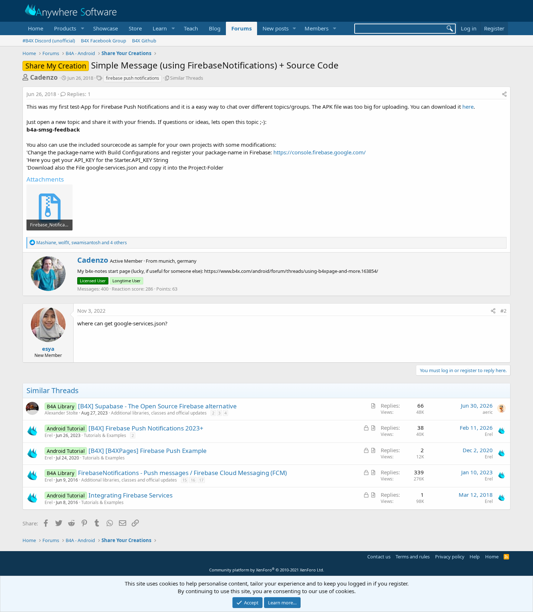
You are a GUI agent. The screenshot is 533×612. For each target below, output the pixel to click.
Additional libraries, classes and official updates (159, 413)
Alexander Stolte (61, 413)
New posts (276, 28)
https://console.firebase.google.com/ (319, 152)
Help (475, 556)
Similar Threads (186, 78)
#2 (503, 310)
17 (201, 480)
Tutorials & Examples (105, 435)
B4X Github (144, 40)
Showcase (105, 28)
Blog (214, 28)
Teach (191, 28)
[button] (68, 28)
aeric (488, 412)
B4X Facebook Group (103, 40)
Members (317, 28)
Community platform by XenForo (266, 570)
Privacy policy (449, 556)
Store (135, 28)
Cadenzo (44, 77)
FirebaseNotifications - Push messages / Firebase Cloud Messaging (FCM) (182, 473)
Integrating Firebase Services (130, 495)
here (468, 106)
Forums (241, 28)
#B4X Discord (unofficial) (48, 40)
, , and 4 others (81, 243)
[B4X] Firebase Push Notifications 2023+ (145, 428)
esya (48, 348)
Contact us (379, 556)
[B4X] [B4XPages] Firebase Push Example (147, 450)
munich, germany (177, 261)
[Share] (504, 94)
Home (35, 28)
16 (193, 480)
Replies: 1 (79, 94)
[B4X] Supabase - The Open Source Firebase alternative (157, 406)
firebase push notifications (132, 78)
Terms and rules (413, 556)
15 (184, 480)
